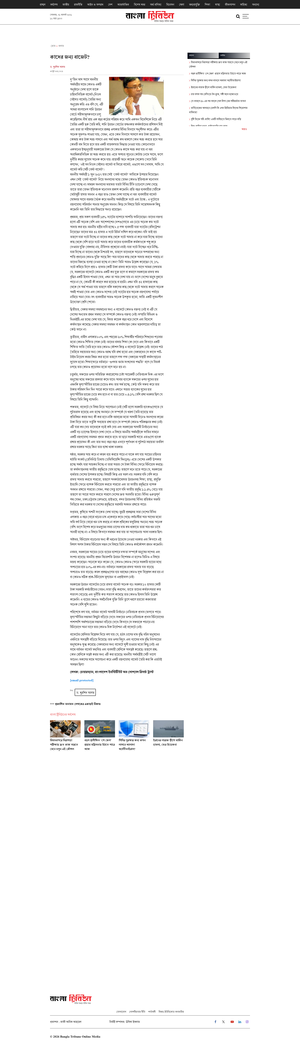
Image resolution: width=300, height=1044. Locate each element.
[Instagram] (247, 1022)
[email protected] (82, 680)
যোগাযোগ (121, 1011)
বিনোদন (170, 4)
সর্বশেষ (54, 4)
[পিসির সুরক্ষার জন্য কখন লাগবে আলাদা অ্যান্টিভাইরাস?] (134, 736)
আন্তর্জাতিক (123, 4)
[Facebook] (215, 1022)
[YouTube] (232, 1022)
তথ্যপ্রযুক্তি (194, 4)
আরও (244, 129)
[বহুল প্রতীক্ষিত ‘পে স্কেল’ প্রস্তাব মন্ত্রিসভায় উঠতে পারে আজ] (99, 736)
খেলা (181, 4)
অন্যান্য (255, 4)
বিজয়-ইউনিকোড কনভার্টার (171, 1011)
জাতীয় (65, 4)
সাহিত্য (243, 4)
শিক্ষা (207, 4)
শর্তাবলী (151, 1011)
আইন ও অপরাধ (95, 4)
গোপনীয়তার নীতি (137, 1011)
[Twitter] (223, 1022)
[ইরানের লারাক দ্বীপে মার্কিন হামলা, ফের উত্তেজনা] (168, 736)
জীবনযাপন (230, 4)
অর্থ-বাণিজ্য (155, 4)
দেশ (110, 4)
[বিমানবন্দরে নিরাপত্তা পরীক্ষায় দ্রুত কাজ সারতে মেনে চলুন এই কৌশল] (65, 736)
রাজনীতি (78, 4)
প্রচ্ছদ (42, 4)
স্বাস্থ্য (217, 4)
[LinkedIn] (240, 1022)
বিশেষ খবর (139, 4)
